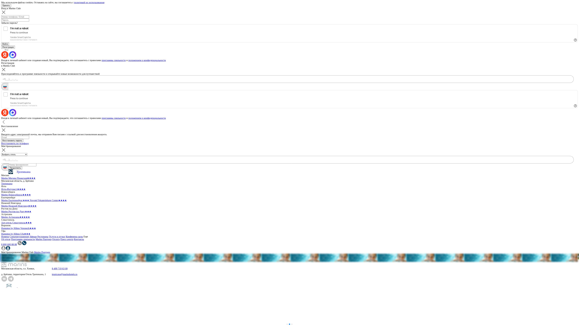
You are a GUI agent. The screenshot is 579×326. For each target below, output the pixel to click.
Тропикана (6, 183)
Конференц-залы (74, 236)
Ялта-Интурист (13, 189)
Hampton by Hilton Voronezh (18, 228)
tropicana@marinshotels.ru (64, 274)
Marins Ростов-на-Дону (16, 211)
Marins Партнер (44, 239)
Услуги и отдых (57, 236)
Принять (6, 5)
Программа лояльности (23, 239)
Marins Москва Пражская (18, 178)
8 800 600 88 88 (9, 244)
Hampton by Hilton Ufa (15, 234)
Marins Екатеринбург (15, 200)
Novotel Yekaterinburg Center (48, 200)
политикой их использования (89, 2)
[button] (289, 324)
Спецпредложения (19, 236)
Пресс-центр (66, 239)
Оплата (56, 239)
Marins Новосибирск (16, 194)
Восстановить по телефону (15, 143)
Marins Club (27, 252)
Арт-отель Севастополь (16, 222)
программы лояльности (114, 60)
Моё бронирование (11, 252)
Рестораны (42, 236)
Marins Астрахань (15, 217)
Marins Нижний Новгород (18, 206)
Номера (5, 236)
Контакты (79, 239)
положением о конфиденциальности (147, 60)
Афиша (33, 236)
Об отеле (5, 239)
